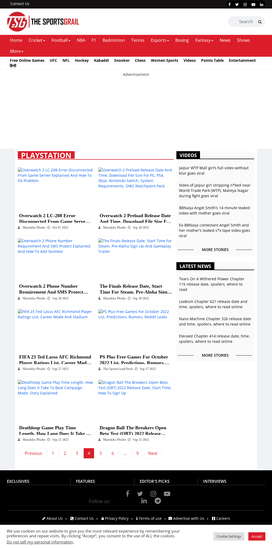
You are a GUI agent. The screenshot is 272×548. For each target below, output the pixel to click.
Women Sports (164, 60)
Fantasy (203, 40)
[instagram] (245, 4)
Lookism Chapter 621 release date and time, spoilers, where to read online (213, 304)
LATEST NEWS (195, 266)
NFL (66, 60)
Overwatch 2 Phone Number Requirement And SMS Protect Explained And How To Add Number (51, 287)
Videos (190, 60)
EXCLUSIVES (18, 481)
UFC (53, 60)
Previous (33, 453)
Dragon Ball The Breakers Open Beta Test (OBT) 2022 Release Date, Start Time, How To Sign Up (135, 428)
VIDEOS (188, 155)
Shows (243, 40)
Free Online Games (27, 60)
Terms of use (150, 518)
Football (60, 40)
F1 (94, 40)
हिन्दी (13, 65)
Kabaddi (101, 60)
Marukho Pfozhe (34, 227)
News (225, 40)
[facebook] (229, 4)
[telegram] (158, 500)
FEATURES (85, 481)
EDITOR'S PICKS (154, 481)
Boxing (182, 40)
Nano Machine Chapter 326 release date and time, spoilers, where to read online (215, 321)
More (15, 51)
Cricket (35, 40)
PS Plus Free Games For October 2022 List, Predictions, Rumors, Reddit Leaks (134, 357)
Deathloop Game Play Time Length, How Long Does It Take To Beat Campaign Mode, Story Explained (55, 428)
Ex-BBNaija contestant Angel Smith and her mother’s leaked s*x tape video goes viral (214, 230)
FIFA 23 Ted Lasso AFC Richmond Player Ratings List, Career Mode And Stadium (55, 357)
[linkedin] (261, 4)
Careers (222, 518)
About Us (54, 518)
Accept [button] (257, 536)
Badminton (114, 40)
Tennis (137, 40)
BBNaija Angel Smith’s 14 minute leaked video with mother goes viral (214, 210)
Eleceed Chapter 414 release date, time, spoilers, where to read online (214, 338)
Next (153, 453)
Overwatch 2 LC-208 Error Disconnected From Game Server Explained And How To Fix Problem (53, 216)
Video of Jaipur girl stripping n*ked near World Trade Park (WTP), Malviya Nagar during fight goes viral (214, 190)
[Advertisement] (136, 114)
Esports (158, 40)
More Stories (215, 249)
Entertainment (242, 60)
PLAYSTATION (46, 155)
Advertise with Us (188, 518)
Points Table (212, 60)
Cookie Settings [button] (229, 536)
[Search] (260, 21)
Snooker (122, 60)
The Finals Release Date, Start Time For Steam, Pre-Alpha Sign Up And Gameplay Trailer (133, 287)
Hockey (82, 60)
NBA (81, 40)
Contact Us (19, 3)
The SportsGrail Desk (118, 369)
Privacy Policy (116, 518)
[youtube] (253, 4)
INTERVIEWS (214, 481)
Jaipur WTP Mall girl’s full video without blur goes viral (214, 170)
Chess (140, 60)
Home (16, 40)
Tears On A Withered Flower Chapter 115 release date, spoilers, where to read (211, 284)
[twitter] (237, 4)
